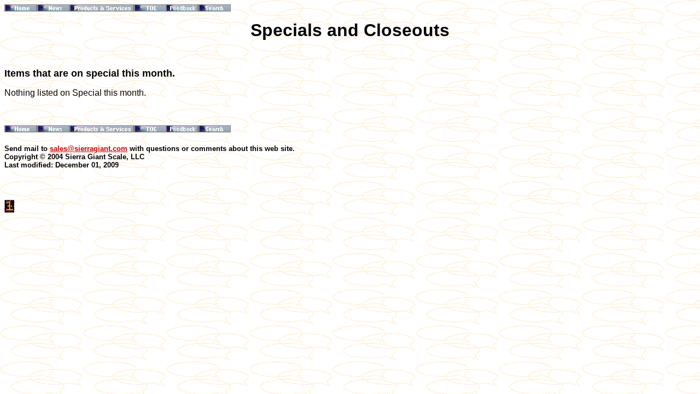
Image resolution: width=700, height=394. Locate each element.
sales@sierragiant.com (88, 148)
